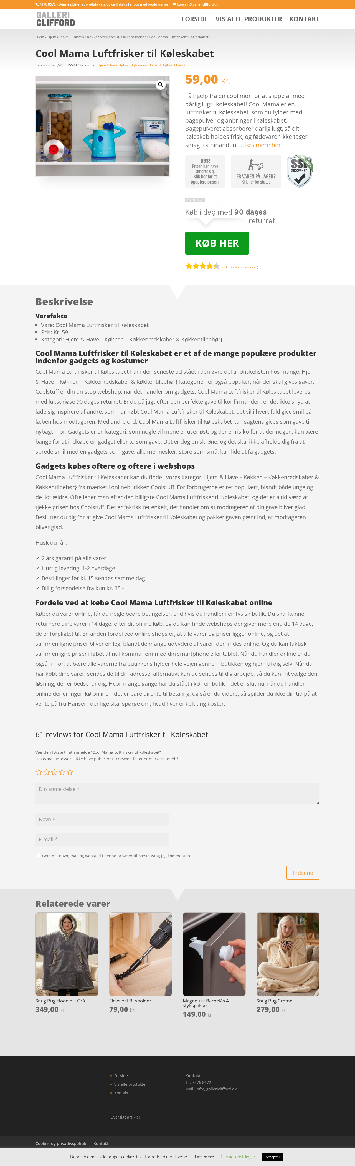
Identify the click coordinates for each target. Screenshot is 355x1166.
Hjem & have (58, 36)
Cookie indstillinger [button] (238, 1156)
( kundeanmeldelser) (240, 267)
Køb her (217, 243)
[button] (161, 85)
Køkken (78, 36)
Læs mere (204, 1156)
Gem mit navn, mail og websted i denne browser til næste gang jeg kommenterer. (118, 855)
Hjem (40, 36)
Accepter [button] (273, 1156)
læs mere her (263, 145)
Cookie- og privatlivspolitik (61, 1143)
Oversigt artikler (125, 1117)
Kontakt (304, 20)
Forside (194, 20)
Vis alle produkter (248, 20)
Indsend (303, 872)
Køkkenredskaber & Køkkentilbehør (116, 36)
